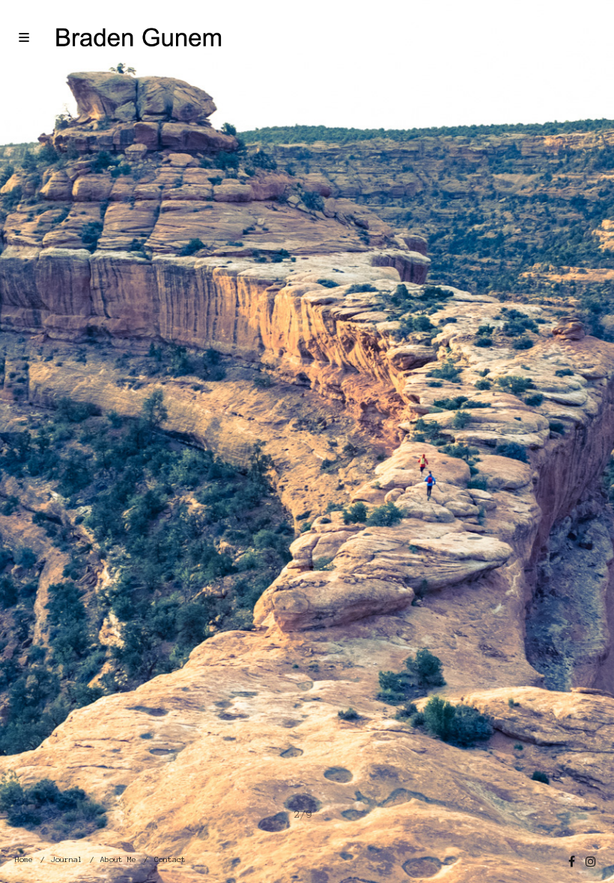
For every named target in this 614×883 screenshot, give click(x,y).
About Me (118, 859)
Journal (66, 859)
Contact (170, 859)
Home (24, 859)
